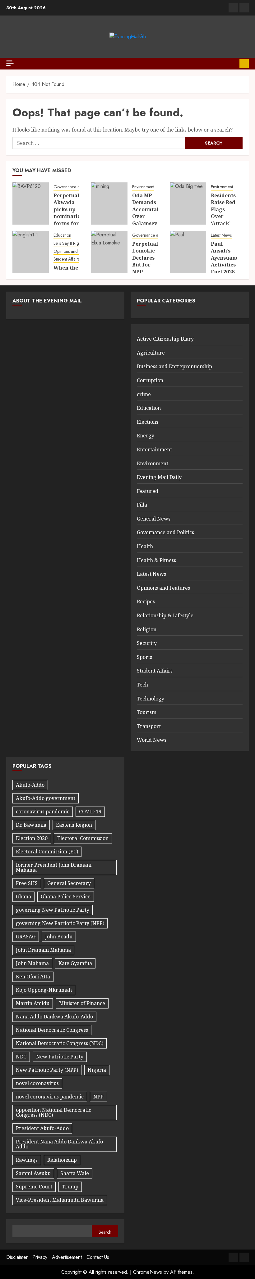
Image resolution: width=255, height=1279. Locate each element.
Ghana (23, 896)
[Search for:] (98, 143)
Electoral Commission (83, 838)
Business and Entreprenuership (174, 366)
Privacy (39, 1257)
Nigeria (97, 1070)
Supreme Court (34, 1186)
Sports (144, 657)
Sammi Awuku (33, 1173)
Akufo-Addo (30, 784)
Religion (146, 629)
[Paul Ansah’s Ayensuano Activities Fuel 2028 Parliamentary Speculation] (188, 252)
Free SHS (27, 883)
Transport (149, 726)
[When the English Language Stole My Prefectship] (30, 252)
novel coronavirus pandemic (50, 1096)
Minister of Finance (82, 1003)
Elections (147, 421)
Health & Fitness (156, 560)
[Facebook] (233, 7)
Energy (145, 435)
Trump (70, 1186)
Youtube (244, 63)
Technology (150, 698)
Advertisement (67, 1257)
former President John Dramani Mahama (53, 867)
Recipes (146, 601)
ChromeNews (147, 1272)
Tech (142, 684)
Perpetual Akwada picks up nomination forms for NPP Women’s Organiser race (68, 223)
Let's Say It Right (67, 243)
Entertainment (154, 449)
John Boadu (58, 936)
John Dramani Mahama (43, 949)
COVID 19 (90, 811)
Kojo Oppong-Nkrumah (44, 989)
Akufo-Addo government (45, 798)
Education (62, 235)
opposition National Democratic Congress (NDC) (53, 1112)
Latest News (221, 235)
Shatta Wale (74, 1173)
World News (151, 739)
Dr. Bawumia (31, 824)
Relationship (62, 1159)
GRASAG (25, 936)
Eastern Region (74, 824)
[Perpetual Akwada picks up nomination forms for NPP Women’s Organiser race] (30, 203)
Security (147, 643)
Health (145, 546)
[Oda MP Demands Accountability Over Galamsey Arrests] (109, 203)
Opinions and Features (73, 251)
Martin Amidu (32, 1003)
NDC (21, 1056)
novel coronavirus (37, 1083)
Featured (147, 491)
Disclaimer (17, 1257)
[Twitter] (244, 7)
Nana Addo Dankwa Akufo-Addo (54, 1016)
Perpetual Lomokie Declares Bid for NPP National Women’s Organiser (145, 268)
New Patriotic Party (59, 1056)
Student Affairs (66, 259)
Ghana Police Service (65, 896)
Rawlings (27, 1159)
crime (144, 394)
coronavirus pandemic (42, 811)
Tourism (146, 712)
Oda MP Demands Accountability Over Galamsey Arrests (151, 213)
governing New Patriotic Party (52, 909)
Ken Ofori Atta (33, 976)
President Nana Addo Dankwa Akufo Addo (59, 1144)
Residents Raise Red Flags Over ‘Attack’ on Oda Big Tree (223, 216)
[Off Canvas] (10, 63)
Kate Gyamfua (75, 963)
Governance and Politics (75, 187)
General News (153, 518)
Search (105, 1232)
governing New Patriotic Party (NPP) (60, 923)
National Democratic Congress (52, 1029)
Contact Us (97, 1257)
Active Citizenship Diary (165, 338)
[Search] (232, 63)
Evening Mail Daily (159, 477)
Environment (143, 187)
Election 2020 (32, 838)
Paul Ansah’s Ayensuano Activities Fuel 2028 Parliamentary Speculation (230, 264)
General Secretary (69, 883)
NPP (98, 1096)
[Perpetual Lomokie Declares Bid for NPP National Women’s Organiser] (109, 252)
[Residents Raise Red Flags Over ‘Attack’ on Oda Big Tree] (188, 203)
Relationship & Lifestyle (165, 615)
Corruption (150, 380)
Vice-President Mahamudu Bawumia (60, 1199)
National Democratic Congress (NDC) (59, 1043)
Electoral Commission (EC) (47, 851)
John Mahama (32, 963)
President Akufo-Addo (42, 1128)
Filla (142, 504)
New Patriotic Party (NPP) (47, 1070)
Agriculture (151, 352)
